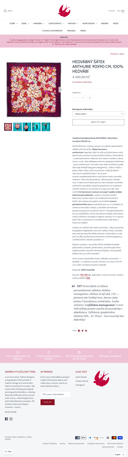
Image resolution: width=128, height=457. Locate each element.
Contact (120, 447)
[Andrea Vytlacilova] (64, 11)
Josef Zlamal (81, 377)
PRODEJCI (71, 31)
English (117, 454)
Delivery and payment (76, 444)
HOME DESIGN (88, 23)
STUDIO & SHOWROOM (52, 31)
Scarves (62, 444)
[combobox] (120, 454)
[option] (34, 89)
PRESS (83, 31)
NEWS (115, 23)
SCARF (12, 23)
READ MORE (10, 412)
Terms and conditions (115, 444)
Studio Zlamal (82, 381)
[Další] (61, 89)
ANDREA (104, 23)
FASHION (72, 23)
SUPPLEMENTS (55, 23)
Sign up (47, 402)
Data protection (108, 447)
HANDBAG (37, 23)
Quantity (76, 92)
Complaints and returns (95, 444)
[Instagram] (11, 418)
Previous (114, 54)
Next (122, 54)
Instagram (80, 385)
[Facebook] (6, 418)
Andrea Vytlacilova (83, 82)
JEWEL (24, 23)
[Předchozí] (6, 89)
